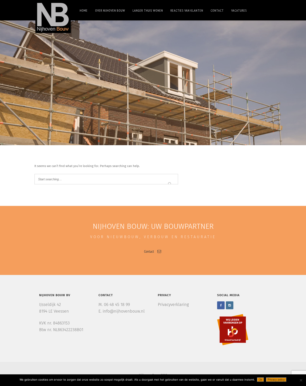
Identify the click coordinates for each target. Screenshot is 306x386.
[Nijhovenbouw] (53, 17)
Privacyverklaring (173, 305)
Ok (260, 379)
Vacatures (239, 10)
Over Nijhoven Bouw (110, 10)
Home (84, 10)
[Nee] (301, 380)
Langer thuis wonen (148, 10)
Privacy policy (276, 379)
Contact (217, 10)
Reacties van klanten (186, 10)
